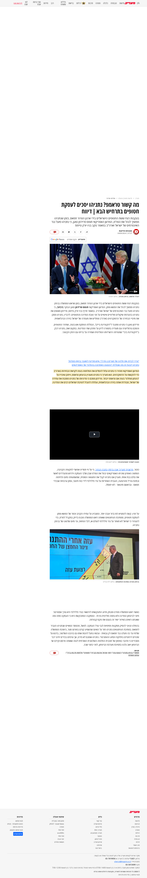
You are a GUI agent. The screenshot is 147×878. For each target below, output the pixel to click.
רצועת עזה (117, 653)
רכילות (78, 3)
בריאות (71, 3)
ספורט (98, 3)
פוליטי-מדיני (110, 198)
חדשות (121, 3)
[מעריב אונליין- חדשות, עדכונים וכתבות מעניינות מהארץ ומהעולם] (130, 3)
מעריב (137, 198)
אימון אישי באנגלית (58, 821)
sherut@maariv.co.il (122, 861)
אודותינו (99, 845)
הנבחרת (114, 3)
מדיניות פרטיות (18, 827)
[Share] (87, 232)
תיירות (46, 3)
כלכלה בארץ (135, 827)
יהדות (138, 842)
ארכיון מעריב (98, 842)
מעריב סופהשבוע (96, 833)
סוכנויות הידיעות (125, 231)
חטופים (87, 653)
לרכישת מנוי (17, 3)
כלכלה (105, 3)
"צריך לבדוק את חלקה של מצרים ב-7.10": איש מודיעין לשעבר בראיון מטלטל (103, 361)
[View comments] (54, 232)
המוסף (100, 836)
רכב (52, 3)
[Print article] (63, 232)
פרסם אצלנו (98, 824)
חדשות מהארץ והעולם (125, 198)
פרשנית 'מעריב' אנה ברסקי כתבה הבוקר (114, 469)
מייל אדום (99, 827)
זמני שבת (61, 839)
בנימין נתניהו (128, 653)
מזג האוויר (136, 845)
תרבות (90, 3)
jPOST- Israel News (56, 824)
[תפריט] (138, 3)
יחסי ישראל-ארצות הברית (101, 653)
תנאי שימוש (19, 821)
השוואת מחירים (59, 842)
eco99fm (60, 833)
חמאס (136, 653)
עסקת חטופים (134, 655)
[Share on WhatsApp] (69, 232)
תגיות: (136, 651)
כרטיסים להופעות (134, 848)
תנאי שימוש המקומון (16, 830)
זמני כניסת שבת (37, 3)
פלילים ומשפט (63, 3)
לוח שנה (25, 3)
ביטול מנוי (98, 848)
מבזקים (137, 824)
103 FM (61, 830)
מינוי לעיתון (98, 839)
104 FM (61, 836)
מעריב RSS (98, 830)
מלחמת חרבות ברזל (74, 653)
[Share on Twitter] (75, 232)
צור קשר (99, 821)
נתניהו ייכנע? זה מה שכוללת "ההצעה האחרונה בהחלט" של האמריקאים (105, 364)
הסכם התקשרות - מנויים (15, 824)
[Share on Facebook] (81, 232)
